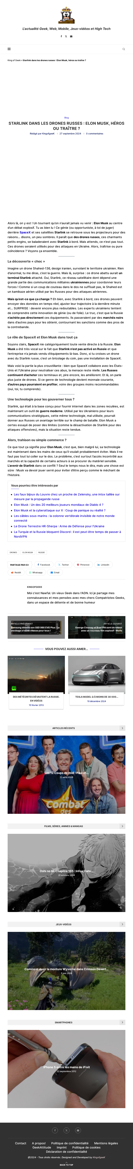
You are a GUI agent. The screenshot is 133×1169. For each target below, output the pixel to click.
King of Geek (14, 60)
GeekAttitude (41, 1147)
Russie (41, 552)
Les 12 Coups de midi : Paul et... (67, 773)
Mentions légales (106, 1143)
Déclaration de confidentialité (66, 1151)
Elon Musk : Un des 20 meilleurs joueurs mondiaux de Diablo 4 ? (58, 504)
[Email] (71, 36)
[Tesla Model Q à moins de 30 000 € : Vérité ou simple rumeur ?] (96, 675)
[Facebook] (61, 36)
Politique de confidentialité (70, 1143)
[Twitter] (66, 36)
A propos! (39, 1143)
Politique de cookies (86, 1147)
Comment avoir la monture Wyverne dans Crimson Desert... (66, 969)
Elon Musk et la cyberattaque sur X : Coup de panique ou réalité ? (59, 510)
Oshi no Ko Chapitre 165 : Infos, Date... (66, 871)
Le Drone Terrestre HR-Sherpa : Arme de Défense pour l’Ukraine (59, 526)
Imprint (62, 1147)
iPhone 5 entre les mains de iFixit (66, 1067)
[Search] (123, 49)
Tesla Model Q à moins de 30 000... (96, 696)
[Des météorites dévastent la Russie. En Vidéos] (36, 675)
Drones (13, 552)
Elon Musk (28, 552)
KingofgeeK (48, 133)
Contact (20, 1143)
